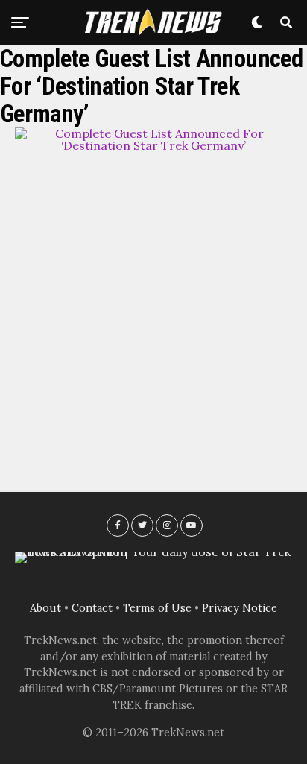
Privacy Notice (239, 608)
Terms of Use (157, 608)
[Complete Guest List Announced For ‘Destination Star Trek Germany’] (153, 145)
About (45, 608)
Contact (92, 608)
